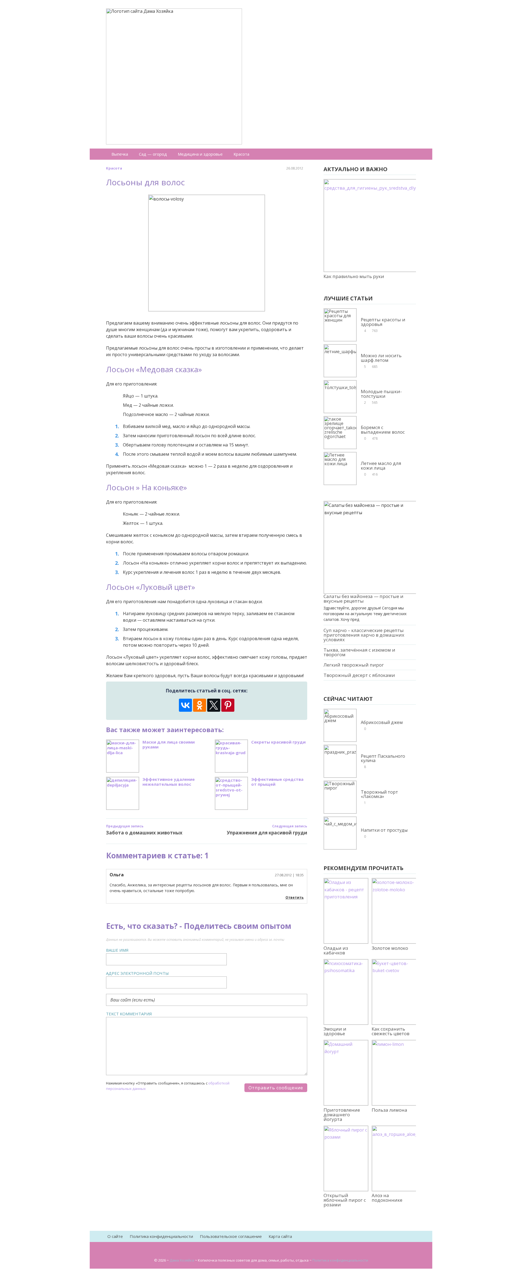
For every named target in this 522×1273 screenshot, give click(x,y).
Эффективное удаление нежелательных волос (168, 782)
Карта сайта (280, 1236)
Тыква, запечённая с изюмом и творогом (359, 652)
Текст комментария (129, 1013)
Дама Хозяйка (182, 1260)
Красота (241, 154)
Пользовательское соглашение (231, 1236)
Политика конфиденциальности (161, 1236)
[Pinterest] (227, 705)
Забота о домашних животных (144, 833)
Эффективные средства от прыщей (277, 782)
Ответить (294, 897)
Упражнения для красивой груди (267, 833)
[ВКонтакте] (185, 705)
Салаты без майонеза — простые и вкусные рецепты (363, 598)
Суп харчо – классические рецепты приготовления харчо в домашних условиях (364, 635)
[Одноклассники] (199, 705)
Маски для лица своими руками (168, 744)
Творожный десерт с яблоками (359, 675)
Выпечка (119, 154)
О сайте (115, 1236)
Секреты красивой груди (278, 742)
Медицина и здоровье (200, 154)
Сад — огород (153, 154)
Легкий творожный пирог (354, 664)
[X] (213, 705)
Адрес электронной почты (137, 973)
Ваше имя (117, 950)
